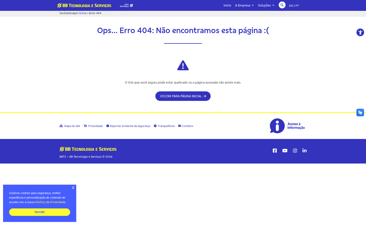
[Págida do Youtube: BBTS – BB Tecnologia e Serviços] (284, 150)
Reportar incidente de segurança (130, 126)
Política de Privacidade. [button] (50, 202)
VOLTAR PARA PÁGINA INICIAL (181, 96)
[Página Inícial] (96, 5)
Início (227, 5)
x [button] (73, 187)
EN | (292, 5)
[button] (360, 32)
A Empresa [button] (242, 5)
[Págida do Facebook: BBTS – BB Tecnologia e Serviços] (275, 150)
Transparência (166, 126)
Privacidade (95, 126)
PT (297, 5)
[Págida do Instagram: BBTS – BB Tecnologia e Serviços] (295, 150)
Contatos (187, 126)
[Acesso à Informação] (288, 125)
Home (82, 13)
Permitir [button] (40, 212)
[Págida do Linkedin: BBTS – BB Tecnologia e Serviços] (305, 150)
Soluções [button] (264, 5)
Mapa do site (72, 126)
